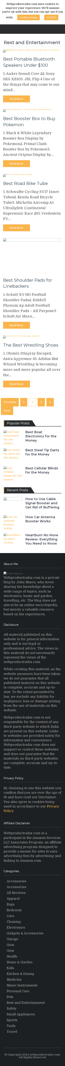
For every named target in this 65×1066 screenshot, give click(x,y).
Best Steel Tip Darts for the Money (42, 452)
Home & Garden (19, 962)
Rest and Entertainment (26, 1003)
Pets (10, 997)
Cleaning (14, 922)
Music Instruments (22, 985)
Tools (11, 1026)
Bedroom (14, 910)
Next (7, 410)
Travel (12, 1031)
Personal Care (18, 991)
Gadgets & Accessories (25, 933)
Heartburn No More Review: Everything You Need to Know (41, 539)
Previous (10, 402)
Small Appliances (21, 1014)
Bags (10, 904)
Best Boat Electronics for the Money (41, 436)
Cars (10, 916)
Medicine (14, 979)
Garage (12, 939)
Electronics (16, 927)
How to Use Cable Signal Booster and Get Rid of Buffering (42, 503)
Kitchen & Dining (20, 974)
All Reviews (16, 893)
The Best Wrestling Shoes (30, 345)
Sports (12, 1020)
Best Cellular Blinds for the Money (41, 470)
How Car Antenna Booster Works (40, 519)
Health (12, 956)
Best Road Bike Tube (25, 183)
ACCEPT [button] (51, 17)
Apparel (13, 898)
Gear (10, 945)
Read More (16, 98)
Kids (10, 968)
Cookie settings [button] (29, 17)
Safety (12, 1008)
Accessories (16, 881)
